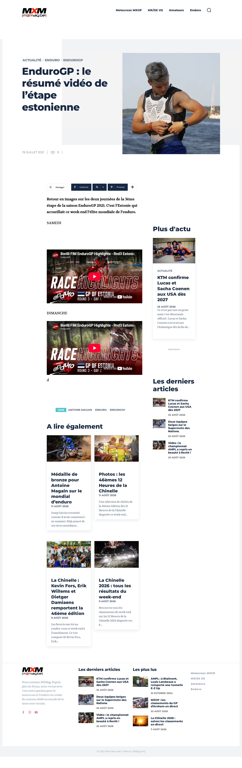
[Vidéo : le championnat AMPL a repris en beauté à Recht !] (159, 445)
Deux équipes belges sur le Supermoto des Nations (179, 426)
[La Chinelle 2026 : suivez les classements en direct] (140, 721)
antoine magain (80, 409)
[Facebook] (23, 712)
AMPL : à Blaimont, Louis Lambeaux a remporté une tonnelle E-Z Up (167, 683)
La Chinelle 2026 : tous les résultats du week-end (115, 588)
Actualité (31, 60)
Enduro (52, 60)
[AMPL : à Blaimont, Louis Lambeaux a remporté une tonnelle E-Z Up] (140, 681)
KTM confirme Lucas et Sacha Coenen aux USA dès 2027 (173, 288)
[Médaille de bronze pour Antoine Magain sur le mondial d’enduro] (69, 448)
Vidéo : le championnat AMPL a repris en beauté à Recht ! (180, 447)
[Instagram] (29, 712)
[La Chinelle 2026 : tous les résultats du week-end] (116, 554)
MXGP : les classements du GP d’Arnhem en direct (164, 703)
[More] (132, 187)
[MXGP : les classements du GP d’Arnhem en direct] (140, 703)
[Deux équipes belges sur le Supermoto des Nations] (159, 423)
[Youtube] (36, 712)
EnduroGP (73, 60)
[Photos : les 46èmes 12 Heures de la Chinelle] (116, 448)
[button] (209, 10)
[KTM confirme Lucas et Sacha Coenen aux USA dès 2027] (174, 251)
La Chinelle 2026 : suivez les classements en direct (167, 721)
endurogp (117, 409)
